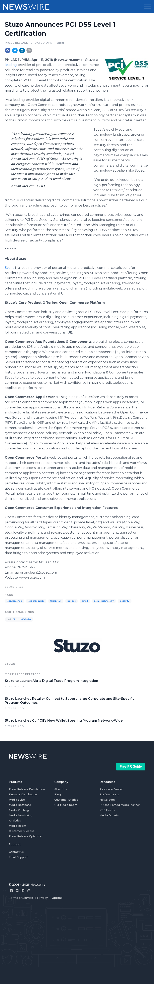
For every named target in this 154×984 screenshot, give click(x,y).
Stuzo (9, 268)
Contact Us (16, 851)
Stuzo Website (22, 619)
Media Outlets (109, 815)
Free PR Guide (131, 766)
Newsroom (107, 799)
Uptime (57, 898)
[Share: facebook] (7, 50)
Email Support (18, 857)
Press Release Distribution (27, 789)
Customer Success (21, 831)
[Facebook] (11, 890)
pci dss (71, 601)
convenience (14, 601)
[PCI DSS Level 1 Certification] (126, 69)
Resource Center (111, 789)
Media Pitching (19, 810)
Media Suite (17, 799)
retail (85, 601)
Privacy (42, 898)
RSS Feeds (107, 810)
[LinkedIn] (23, 890)
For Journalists (109, 794)
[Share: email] (29, 50)
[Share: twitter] (15, 50)
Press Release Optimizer (26, 836)
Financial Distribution (23, 794)
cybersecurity (36, 601)
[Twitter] (17, 890)
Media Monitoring (20, 815)
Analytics (15, 820)
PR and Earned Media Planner (120, 804)
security (124, 601)
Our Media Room (65, 804)
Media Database (20, 804)
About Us (60, 789)
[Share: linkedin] (22, 50)
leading (11, 65)
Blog (57, 794)
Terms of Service (21, 898)
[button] (147, 6)
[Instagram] (28, 890)
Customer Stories (66, 799)
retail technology (104, 601)
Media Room (17, 825)
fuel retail (55, 601)
